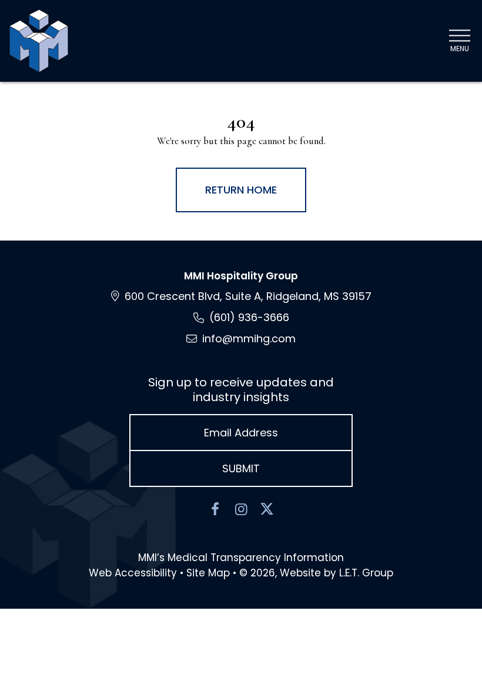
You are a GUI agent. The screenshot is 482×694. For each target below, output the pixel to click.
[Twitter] (267, 509)
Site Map (208, 573)
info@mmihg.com (249, 338)
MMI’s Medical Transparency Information (241, 557)
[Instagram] (241, 509)
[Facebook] (215, 509)
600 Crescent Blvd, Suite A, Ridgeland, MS (248, 296)
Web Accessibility (133, 573)
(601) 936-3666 (249, 317)
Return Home (241, 189)
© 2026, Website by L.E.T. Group (316, 573)
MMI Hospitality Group (241, 276)
